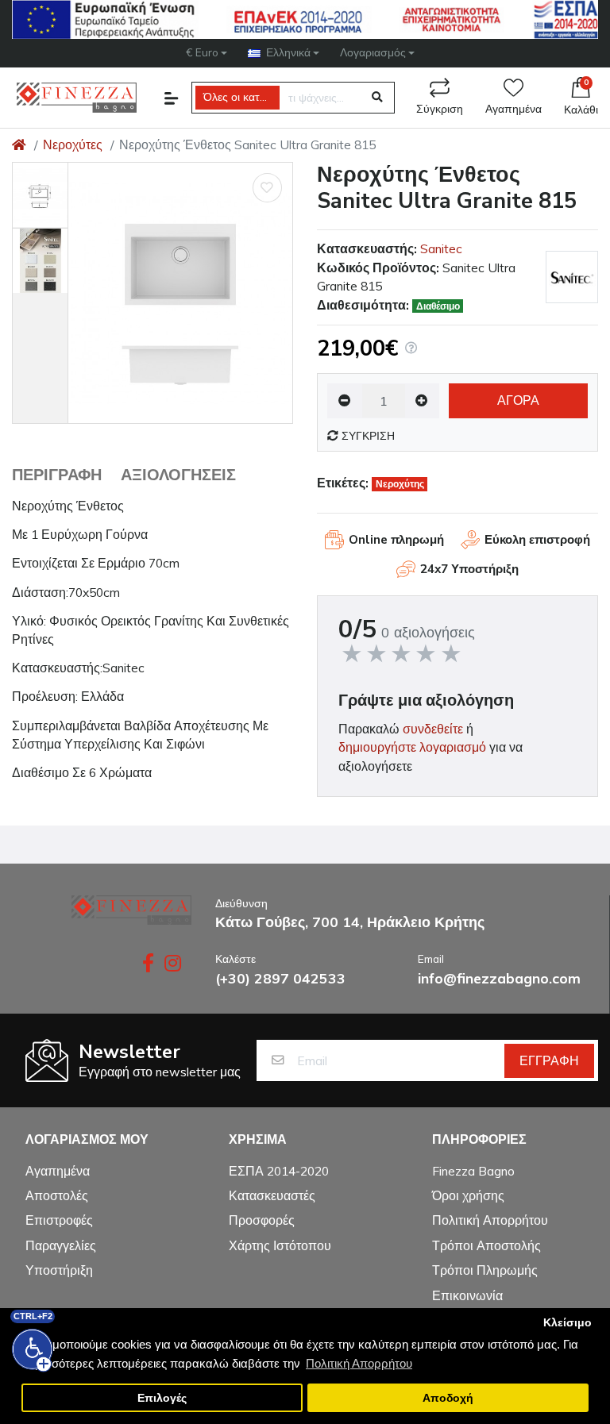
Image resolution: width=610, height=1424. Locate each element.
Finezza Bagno (473, 1171)
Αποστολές (56, 1195)
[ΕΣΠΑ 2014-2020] (305, 19)
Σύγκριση (439, 109)
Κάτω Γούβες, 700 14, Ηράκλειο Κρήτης (350, 921)
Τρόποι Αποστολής (486, 1245)
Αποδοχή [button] (448, 1398)
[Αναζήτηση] (378, 97)
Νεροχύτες (72, 144)
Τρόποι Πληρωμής (485, 1270)
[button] (206, 53)
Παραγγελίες (60, 1245)
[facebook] (145, 963)
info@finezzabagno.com (499, 978)
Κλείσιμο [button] (567, 1323)
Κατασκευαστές (272, 1195)
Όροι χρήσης (468, 1195)
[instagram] (175, 963)
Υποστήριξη (59, 1270)
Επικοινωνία (467, 1295)
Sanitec (441, 248)
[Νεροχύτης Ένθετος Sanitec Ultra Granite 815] (180, 293)
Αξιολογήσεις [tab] (178, 475)
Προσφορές (262, 1220)
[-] (422, 401)
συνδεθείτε (433, 729)
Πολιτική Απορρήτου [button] (359, 1363)
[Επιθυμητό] (268, 187)
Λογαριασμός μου (87, 1140)
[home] (19, 144)
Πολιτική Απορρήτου (490, 1220)
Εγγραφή (549, 1060)
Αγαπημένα (513, 109)
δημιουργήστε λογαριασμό (412, 747)
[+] (344, 401)
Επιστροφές (59, 1220)
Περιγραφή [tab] (57, 475)
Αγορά (518, 400)
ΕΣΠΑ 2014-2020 (279, 1171)
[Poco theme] (131, 910)
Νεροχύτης (400, 484)
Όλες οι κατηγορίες (241, 97)
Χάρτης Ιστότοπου (280, 1245)
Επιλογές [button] (162, 1398)
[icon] (171, 98)
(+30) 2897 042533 (280, 978)
